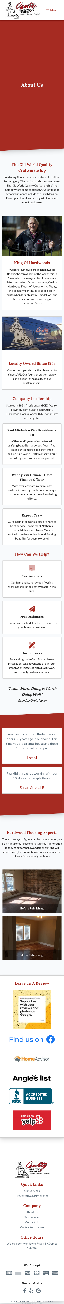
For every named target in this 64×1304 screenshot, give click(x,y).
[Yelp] (32, 1120)
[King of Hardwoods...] (32, 236)
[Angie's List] (32, 1079)
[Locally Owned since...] (32, 336)
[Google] (32, 1009)
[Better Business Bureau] (32, 1096)
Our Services (32, 1190)
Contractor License (32, 1227)
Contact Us (32, 1222)
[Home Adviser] (32, 1059)
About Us (32, 1212)
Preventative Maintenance (32, 1195)
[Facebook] (32, 1039)
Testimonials (32, 1217)
